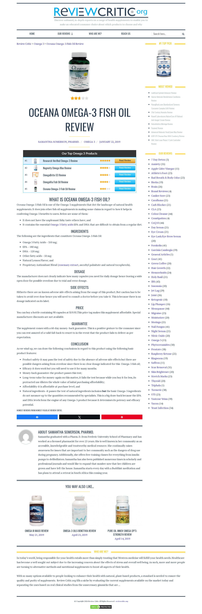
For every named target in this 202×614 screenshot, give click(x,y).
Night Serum (158, 331)
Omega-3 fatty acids (62, 224)
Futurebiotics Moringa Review (162, 123)
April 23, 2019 (79, 535)
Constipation (158, 218)
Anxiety (155, 164)
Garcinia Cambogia (161, 250)
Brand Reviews (159, 191)
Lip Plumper (158, 304)
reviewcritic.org (122, 601)
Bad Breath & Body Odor (165, 177)
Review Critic (56, 410)
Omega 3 (89, 141)
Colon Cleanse (159, 213)
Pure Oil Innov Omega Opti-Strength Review (122, 532)
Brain (154, 186)
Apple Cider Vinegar (162, 168)
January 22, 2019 (109, 141)
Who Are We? (95, 33)
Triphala (156, 385)
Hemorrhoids (158, 272)
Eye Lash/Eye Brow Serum (166, 236)
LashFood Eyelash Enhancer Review (163, 92)
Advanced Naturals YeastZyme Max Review (166, 132)
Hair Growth (158, 268)
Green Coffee (158, 263)
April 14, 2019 (122, 538)
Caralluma (157, 200)
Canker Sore (158, 195)
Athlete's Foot (159, 173)
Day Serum (157, 227)
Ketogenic (157, 299)
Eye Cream (157, 231)
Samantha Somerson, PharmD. (58, 141)
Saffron (155, 362)
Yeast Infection (159, 408)
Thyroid (155, 381)
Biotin (154, 182)
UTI (153, 394)
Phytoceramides (160, 344)
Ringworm (157, 358)
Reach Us (125, 33)
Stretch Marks (159, 376)
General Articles (160, 254)
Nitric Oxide (158, 335)
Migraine (156, 313)
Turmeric (156, 390)
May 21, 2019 (36, 535)
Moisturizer (157, 317)
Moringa (156, 322)
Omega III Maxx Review (37, 531)
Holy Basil (157, 277)
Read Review (125, 161)
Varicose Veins (159, 399)
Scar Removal (159, 367)
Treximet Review (157, 128)
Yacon (154, 403)
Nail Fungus (158, 326)
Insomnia (156, 286)
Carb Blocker (158, 204)
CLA (153, 209)
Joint (154, 295)
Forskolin (156, 245)
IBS (153, 281)
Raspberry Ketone (161, 353)
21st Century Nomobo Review (161, 112)
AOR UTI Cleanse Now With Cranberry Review (167, 136)
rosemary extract (68, 265)
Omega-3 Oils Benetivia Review (79, 531)
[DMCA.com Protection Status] (101, 607)
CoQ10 (155, 222)
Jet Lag (155, 290)
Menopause (157, 308)
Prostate (156, 349)
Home (32, 33)
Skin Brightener (160, 372)
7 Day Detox (158, 159)
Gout (154, 259)
